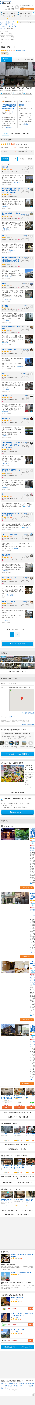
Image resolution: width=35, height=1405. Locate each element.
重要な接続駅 (6, 555)
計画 (28, 93)
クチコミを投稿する (18, 643)
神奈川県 (7, 24)
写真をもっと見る (17, 671)
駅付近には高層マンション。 (10, 349)
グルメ (2, 36)
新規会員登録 (27, 9)
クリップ (17, 93)
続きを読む (9, 127)
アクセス (5, 53)
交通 (2, 39)
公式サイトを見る (26, 888)
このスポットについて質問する (18, 754)
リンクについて (24, 1386)
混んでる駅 (5, 306)
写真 (17, 59)
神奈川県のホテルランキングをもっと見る (17, 1347)
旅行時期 (5, 159)
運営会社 (3, 1383)
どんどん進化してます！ (9, 577)
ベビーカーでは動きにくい (10, 534)
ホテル (7, 15)
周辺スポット (27, 133)
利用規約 (21, 1383)
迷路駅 (4, 283)
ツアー (9, 15)
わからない (5, 235)
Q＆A (2, 42)
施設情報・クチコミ (6, 59)
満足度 (22, 159)
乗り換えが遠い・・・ (8, 418)
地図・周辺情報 (28, 59)
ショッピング (10, 36)
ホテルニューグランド (17, 1329)
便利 (3, 373)
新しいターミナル (7, 395)
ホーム (1, 22)
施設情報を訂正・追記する (28, 724)
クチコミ (6, 93)
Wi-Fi (12, 14)
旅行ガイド (4, 15)
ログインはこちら (9, 10)
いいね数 (13, 159)
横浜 (17, 1299)
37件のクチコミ (22, 51)
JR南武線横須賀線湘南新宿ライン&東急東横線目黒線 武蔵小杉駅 (9, 106)
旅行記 (14, 15)
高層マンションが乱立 (8, 601)
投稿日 (30, 159)
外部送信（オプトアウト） (11, 1386)
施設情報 (18, 133)
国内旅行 (8, 22)
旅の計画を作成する (18, 812)
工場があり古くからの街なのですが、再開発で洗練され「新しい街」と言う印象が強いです (11, 190)
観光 (10, 33)
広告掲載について (12, 1383)
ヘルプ (8, 1388)
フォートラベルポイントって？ (27, 22)
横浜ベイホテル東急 (17, 1297)
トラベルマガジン (29, 15)
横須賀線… (22, 105)
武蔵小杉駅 (5, 167)
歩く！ (4, 494)
